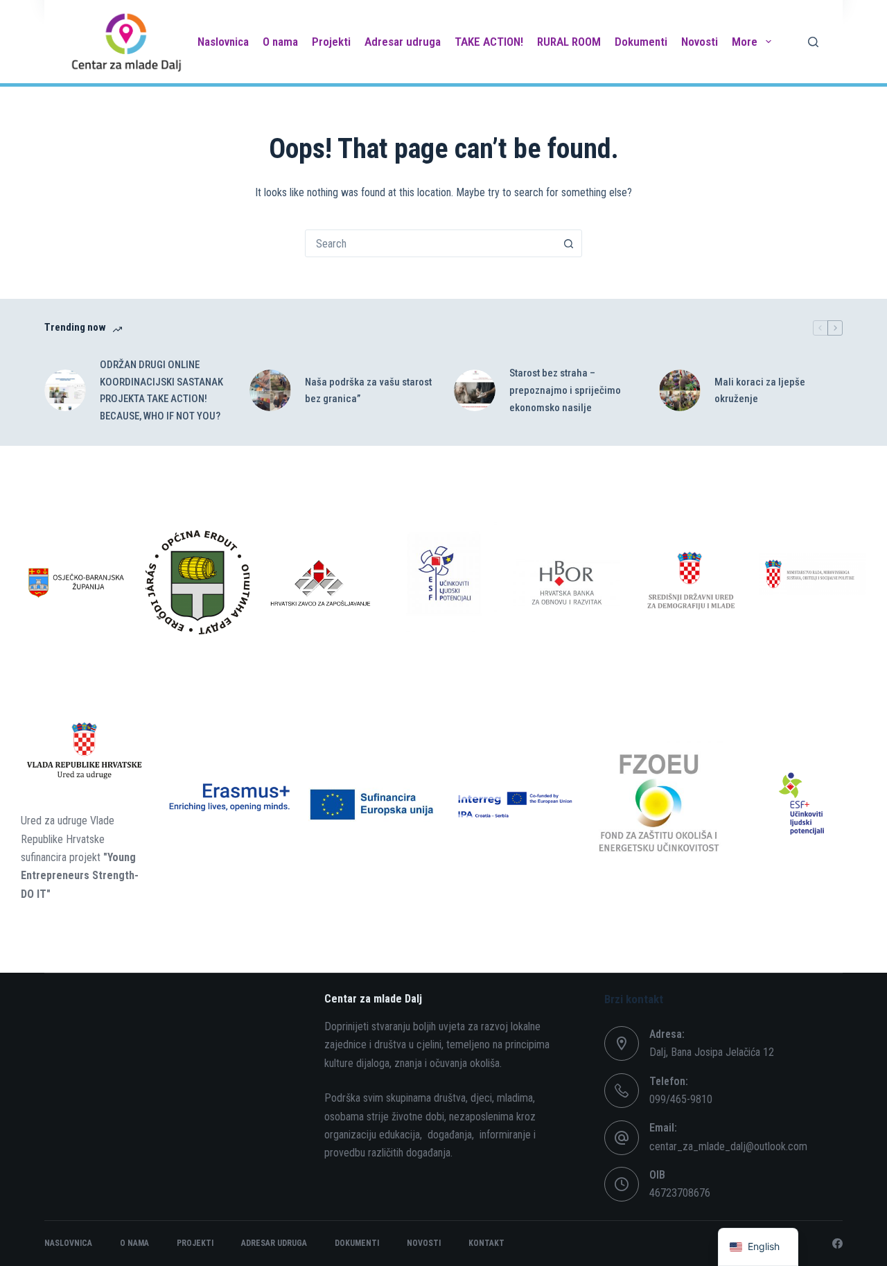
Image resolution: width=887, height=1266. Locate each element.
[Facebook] (837, 1243)
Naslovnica (223, 42)
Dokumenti (641, 42)
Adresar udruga (403, 42)
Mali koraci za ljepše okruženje (759, 391)
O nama (280, 42)
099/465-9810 (680, 1099)
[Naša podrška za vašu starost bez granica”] (270, 390)
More (744, 42)
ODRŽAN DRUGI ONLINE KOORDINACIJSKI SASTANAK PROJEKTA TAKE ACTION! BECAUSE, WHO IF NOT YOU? (161, 390)
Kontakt (486, 1243)
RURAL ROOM (569, 42)
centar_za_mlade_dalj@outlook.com (728, 1146)
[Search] (813, 42)
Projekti (331, 42)
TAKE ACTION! (489, 42)
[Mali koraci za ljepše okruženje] (680, 390)
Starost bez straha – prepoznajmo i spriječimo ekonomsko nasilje (565, 390)
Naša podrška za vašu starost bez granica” (368, 391)
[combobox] (430, 243)
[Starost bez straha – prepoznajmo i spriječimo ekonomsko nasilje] (474, 390)
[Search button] (568, 243)
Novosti (699, 42)
